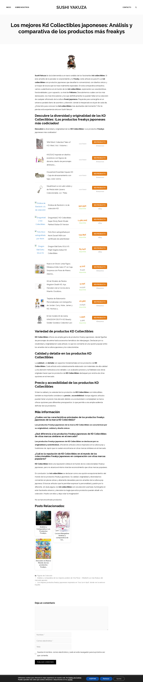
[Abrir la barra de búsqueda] (136, 7)
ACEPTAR (92, 679)
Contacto (127, 7)
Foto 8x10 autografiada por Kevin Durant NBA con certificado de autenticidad (59, 235)
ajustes (70, 680)
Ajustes (118, 679)
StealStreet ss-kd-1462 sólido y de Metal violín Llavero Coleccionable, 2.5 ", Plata (59, 189)
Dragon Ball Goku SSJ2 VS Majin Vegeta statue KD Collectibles (58, 249)
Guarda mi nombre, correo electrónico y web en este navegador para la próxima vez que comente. (71, 654)
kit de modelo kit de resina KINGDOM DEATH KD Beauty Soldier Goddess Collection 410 (59, 319)
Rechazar (106, 679)
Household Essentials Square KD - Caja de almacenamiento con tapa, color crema (60, 175)
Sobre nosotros (22, 7)
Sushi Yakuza (71, 7)
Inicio (8, 7)
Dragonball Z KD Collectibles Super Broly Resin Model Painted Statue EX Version (59, 221)
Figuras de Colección (44, 575)
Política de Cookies (74, 678)
